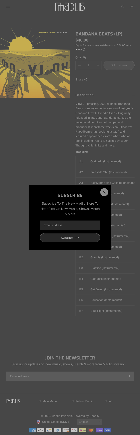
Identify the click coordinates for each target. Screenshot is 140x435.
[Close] (104, 192)
